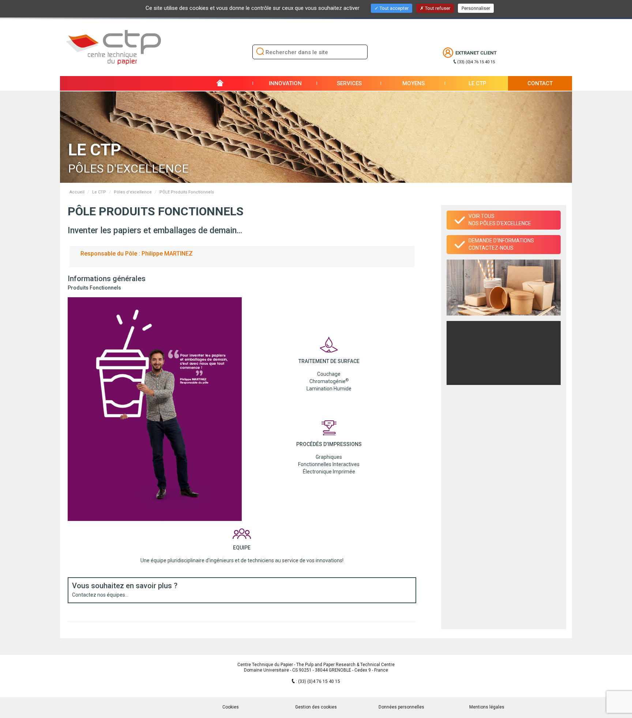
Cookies (230, 707)
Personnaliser (476, 8)
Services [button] (349, 83)
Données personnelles (401, 707)
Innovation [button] (285, 83)
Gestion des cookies (316, 707)
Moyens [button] (413, 83)
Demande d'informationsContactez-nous (501, 244)
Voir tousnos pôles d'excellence (500, 219)
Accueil (76, 192)
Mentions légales (486, 707)
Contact (540, 83)
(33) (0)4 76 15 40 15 (476, 62)
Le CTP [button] (477, 83)
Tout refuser (437, 8)
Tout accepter (394, 8)
